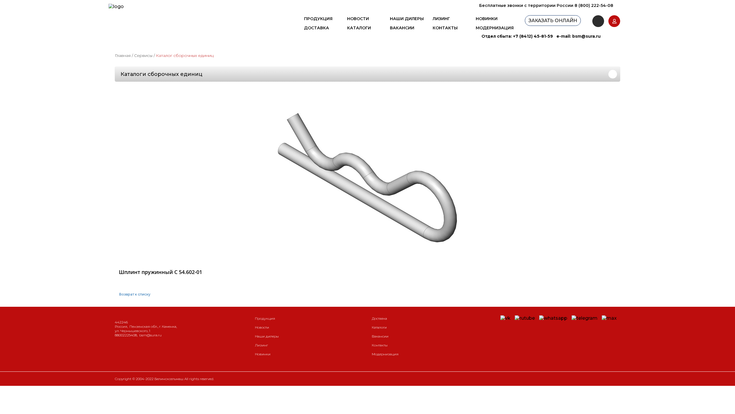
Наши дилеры (407, 18)
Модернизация (495, 27)
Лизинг (441, 18)
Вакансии (402, 27)
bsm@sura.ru (586, 36)
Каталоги (359, 27)
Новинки (487, 18)
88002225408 (126, 335)
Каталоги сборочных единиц (161, 74)
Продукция (318, 18)
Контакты (445, 27)
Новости (358, 18)
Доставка (316, 27)
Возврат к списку (134, 294)
